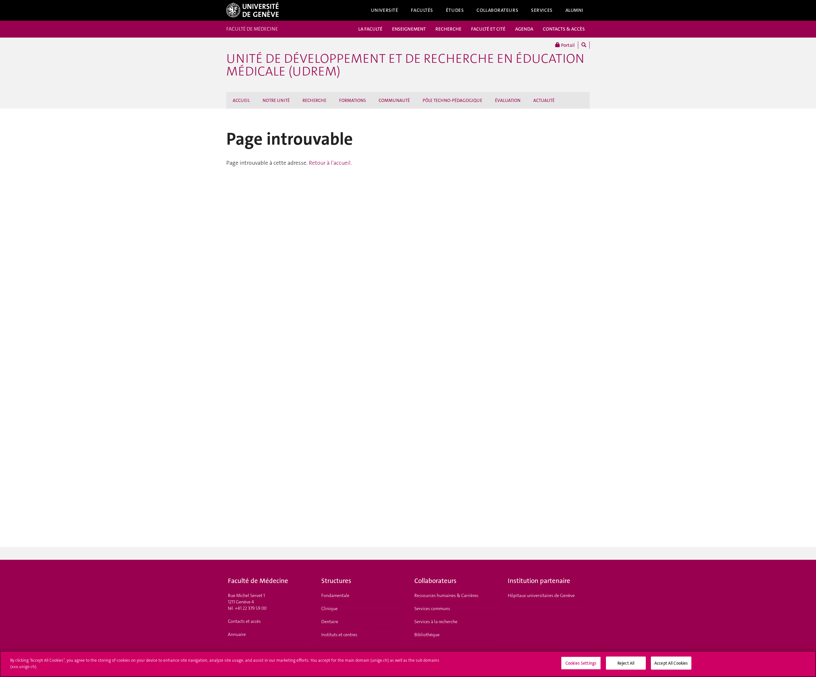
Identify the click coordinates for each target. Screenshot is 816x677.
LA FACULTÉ (370, 29)
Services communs (432, 608)
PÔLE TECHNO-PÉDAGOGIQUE (452, 100)
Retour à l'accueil (330, 163)
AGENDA (524, 29)
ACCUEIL (241, 100)
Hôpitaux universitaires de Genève (541, 595)
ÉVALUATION (508, 100)
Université (384, 10)
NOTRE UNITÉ (276, 100)
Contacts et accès (244, 621)
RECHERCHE (448, 29)
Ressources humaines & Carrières (446, 595)
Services (542, 10)
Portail (567, 45)
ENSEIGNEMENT (409, 29)
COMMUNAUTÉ (394, 100)
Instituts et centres (339, 634)
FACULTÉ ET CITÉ (488, 29)
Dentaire (329, 621)
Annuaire (237, 634)
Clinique (329, 608)
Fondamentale (335, 595)
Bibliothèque (427, 634)
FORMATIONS (352, 100)
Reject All (625, 663)
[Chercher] (583, 45)
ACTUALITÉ (544, 100)
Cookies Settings (580, 663)
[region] (408, 664)
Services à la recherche (435, 621)
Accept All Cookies (671, 663)
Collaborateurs (497, 10)
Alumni (574, 10)
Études (455, 10)
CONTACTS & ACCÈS (564, 29)
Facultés (422, 10)
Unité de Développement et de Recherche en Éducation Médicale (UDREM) (405, 65)
